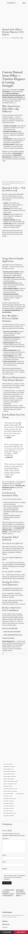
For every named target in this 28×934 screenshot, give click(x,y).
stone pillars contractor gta (9, 798)
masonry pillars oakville (8, 778)
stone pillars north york (8, 808)
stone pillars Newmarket (9, 805)
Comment (5, 838)
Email (4, 862)
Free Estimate (21, 932)
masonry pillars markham (9, 774)
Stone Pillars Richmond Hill (9, 813)
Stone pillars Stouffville (8, 815)
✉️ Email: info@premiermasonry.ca (12, 634)
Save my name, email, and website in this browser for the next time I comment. (15, 877)
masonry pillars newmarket (9, 776)
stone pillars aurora (7, 796)
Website (4, 868)
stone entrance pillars (8, 793)
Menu (24, 3)
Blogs (21, 37)
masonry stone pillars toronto (10, 783)
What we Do (5, 924)
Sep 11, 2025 (5, 37)
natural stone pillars (7, 786)
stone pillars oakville (8, 810)
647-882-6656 (7, 932)
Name (4, 855)
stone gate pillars (20, 793)
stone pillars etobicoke (8, 801)
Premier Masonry (11, 2)
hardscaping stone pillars (9, 766)
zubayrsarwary (15, 37)
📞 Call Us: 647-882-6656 (10, 628)
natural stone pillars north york (10, 788)
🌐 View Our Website (8, 638)
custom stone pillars (8, 764)
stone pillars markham (8, 803)
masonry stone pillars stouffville (10, 781)
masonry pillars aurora (8, 769)
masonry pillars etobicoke (9, 771)
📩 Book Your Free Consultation (11, 631)
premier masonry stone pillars (10, 791)
